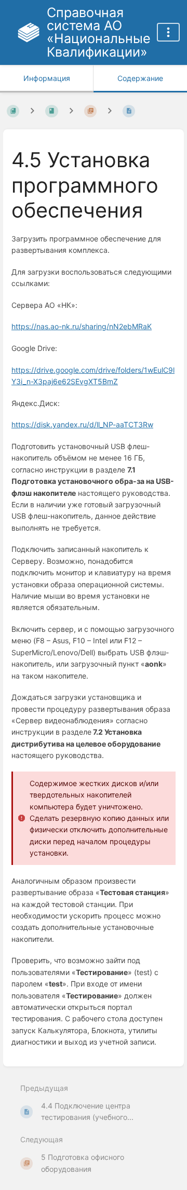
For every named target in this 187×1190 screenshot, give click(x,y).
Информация (46, 78)
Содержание (140, 78)
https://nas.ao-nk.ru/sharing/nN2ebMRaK (81, 326)
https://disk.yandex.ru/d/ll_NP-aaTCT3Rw (82, 424)
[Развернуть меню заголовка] (168, 32)
